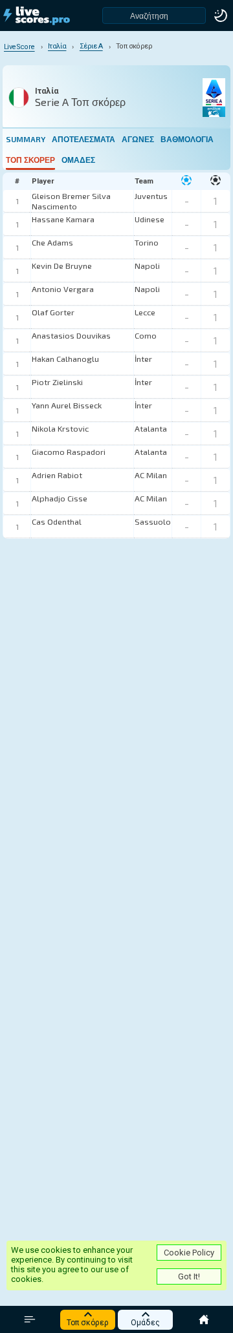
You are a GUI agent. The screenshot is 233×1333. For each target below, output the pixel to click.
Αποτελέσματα (83, 138)
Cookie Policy (189, 1252)
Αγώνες (138, 138)
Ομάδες (78, 159)
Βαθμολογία (187, 138)
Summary (25, 138)
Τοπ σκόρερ (30, 159)
